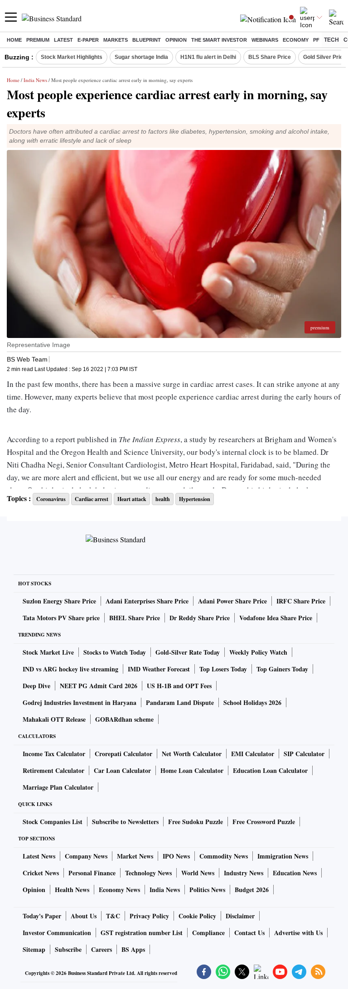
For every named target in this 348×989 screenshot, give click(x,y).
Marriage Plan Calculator (58, 787)
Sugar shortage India (141, 57)
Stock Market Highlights (71, 57)
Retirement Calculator (53, 770)
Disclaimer (240, 916)
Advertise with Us (298, 932)
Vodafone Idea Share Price (275, 617)
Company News (86, 856)
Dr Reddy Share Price (199, 617)
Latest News (39, 856)
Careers (101, 949)
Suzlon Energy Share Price (59, 601)
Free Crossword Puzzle (263, 821)
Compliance (208, 932)
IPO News (176, 856)
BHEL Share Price (134, 617)
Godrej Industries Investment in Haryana (79, 702)
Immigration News (282, 856)
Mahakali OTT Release (54, 719)
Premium (37, 40)
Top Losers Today (223, 669)
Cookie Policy (197, 916)
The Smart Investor (219, 40)
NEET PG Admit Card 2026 (98, 685)
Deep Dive (36, 685)
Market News (135, 856)
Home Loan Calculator (191, 770)
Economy (296, 40)
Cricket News (41, 873)
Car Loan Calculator (122, 770)
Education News (295, 873)
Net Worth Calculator (192, 753)
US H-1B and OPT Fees (179, 685)
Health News (72, 889)
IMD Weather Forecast (159, 669)
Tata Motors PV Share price (61, 617)
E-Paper (88, 40)
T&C (113, 916)
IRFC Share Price (300, 601)
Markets (115, 40)
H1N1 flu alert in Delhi (208, 57)
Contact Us (249, 932)
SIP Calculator (304, 753)
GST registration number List (142, 932)
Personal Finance (92, 873)
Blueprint (146, 40)
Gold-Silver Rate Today (187, 652)
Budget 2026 (252, 889)
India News (35, 80)
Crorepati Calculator (123, 753)
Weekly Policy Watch (258, 652)
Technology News (148, 873)
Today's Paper (42, 916)
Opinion (176, 40)
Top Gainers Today (282, 669)
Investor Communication (57, 932)
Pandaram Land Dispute (180, 702)
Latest (63, 40)
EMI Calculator (252, 753)
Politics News (207, 889)
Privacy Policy (149, 916)
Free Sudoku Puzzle (195, 821)
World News (197, 873)
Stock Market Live (48, 652)
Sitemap (34, 949)
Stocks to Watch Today (114, 652)
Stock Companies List (52, 821)
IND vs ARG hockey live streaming (70, 669)
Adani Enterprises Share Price (147, 601)
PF (316, 40)
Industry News (243, 873)
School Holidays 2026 (252, 702)
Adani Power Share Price (232, 601)
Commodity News (223, 856)
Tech (331, 40)
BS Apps (133, 949)
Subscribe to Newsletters (125, 821)
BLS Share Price (269, 57)
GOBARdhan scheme (124, 719)
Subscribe (68, 949)
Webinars (264, 40)
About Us (84, 916)
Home (14, 40)
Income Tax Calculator (54, 753)
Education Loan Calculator (270, 770)
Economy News (119, 889)
